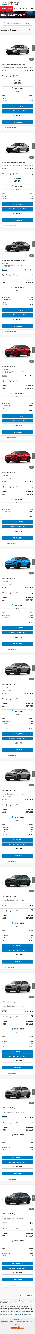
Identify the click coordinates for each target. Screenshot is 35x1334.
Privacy (23, 1321)
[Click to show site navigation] (32, 8)
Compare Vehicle (10, 128)
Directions (17, 8)
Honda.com (17, 1324)
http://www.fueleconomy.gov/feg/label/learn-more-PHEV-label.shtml (15, 1315)
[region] (17, 98)
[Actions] (31, 64)
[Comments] (32, 76)
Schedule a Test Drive (17, 111)
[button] (6, 8)
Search (28, 23)
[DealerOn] (17, 1319)
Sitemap (19, 1321)
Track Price (19, 88)
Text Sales (17, 122)
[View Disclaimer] (17, 76)
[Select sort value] (32, 30)
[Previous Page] (20, 1295)
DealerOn (13, 1321)
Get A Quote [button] (17, 106)
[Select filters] (29, 30)
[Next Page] (23, 1295)
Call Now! (17, 115)
